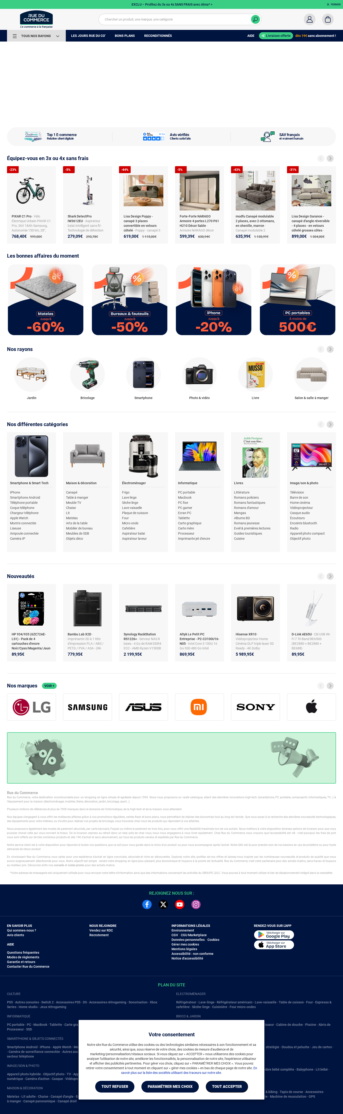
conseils (59, 865)
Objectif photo (300, 538)
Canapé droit (67, 1101)
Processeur (186, 533)
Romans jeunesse (246, 523)
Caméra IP (17, 538)
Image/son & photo (304, 483)
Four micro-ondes (243, 1007)
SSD (29, 1029)
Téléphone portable (24, 502)
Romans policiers (246, 497)
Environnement (183, 930)
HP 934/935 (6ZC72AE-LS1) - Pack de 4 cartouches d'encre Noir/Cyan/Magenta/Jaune (31, 643)
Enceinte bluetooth (303, 523)
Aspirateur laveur (134, 538)
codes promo (76, 865)
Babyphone (305, 1069)
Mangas (240, 513)
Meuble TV (73, 502)
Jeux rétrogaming (53, 1007)
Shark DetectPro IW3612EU (80, 218)
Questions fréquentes (23, 952)
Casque (57, 1079)
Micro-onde (130, 523)
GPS (312, 1096)
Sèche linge (130, 502)
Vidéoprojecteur (301, 508)
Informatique (187, 483)
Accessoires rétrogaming (107, 1002)
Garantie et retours (21, 962)
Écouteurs (297, 518)
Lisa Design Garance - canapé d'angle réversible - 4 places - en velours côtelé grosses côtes (311, 223)
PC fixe (183, 502)
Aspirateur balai (133, 533)
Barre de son (299, 497)
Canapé (71, 492)
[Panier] (328, 19)
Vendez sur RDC (101, 930)
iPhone (15, 492)
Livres (238, 483)
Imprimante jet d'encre (194, 538)
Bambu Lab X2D (80, 634)
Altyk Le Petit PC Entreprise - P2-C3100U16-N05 (199, 638)
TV (69, 1074)
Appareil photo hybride (24, 1074)
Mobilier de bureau (79, 528)
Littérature (241, 492)
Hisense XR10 (246, 634)
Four (125, 518)
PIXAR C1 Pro (22, 216)
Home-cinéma (300, 502)
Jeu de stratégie (267, 1047)
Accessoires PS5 (68, 1002)
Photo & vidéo (199, 398)
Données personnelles (188, 940)
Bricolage (87, 398)
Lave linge (129, 497)
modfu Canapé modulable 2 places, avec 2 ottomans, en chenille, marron (255, 221)
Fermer (336, 4)
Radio (294, 528)
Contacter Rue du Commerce (28, 966)
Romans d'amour (246, 508)
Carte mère (186, 528)
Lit (68, 513)
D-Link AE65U (302, 634)
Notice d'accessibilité (187, 958)
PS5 (10, 1002)
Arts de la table (77, 523)
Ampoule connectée (24, 533)
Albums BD (242, 518)
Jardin (31, 398)
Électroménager (134, 483)
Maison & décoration (81, 483)
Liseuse (15, 528)
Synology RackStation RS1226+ (140, 636)
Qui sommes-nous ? (21, 930)
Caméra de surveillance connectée (34, 1052)
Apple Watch (19, 518)
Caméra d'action (37, 1079)
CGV (175, 935)
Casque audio (300, 513)
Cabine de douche (289, 1024)
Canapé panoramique (39, 1101)
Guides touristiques (248, 533)
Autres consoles (27, 1002)
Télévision (297, 492)
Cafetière (128, 528)
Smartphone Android (25, 497)
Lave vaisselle (132, 508)
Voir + (49, 686)
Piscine (310, 1024)
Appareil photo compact (307, 533)
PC (29, 1024)
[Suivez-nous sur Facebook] (147, 904)
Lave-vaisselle (265, 1002)
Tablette (184, 518)
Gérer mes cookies (185, 944)
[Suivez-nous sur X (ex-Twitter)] (163, 904)
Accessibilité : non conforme (193, 954)
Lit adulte (28, 1096)
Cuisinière (219, 1007)
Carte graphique (189, 523)
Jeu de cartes (322, 1047)
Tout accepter (227, 1086)
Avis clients (15, 935)
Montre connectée (23, 523)
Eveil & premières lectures (252, 528)
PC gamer (185, 508)
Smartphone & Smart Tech (29, 483)
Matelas (72, 518)
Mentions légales (184, 949)
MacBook (40, 1024)
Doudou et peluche (295, 1047)
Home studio (28, 1007)
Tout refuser (115, 1086)
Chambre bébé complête (276, 1069)
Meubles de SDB (77, 533)
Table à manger (77, 497)
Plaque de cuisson (135, 513)
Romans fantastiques (249, 502)
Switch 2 (47, 1002)
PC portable (186, 492)
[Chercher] (255, 19)
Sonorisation (138, 1002)
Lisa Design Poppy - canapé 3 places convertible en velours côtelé (140, 223)
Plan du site (171, 984)
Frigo (126, 492)
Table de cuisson (291, 1002)
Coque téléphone (22, 508)
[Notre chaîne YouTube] (179, 904)
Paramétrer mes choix (170, 1086)
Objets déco (74, 538)
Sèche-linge (201, 1007)
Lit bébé (322, 1069)
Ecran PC (184, 513)
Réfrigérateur (186, 1002)
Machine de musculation (288, 1096)
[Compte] (309, 19)
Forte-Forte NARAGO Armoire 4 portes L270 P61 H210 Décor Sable (199, 221)
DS (85, 1002)
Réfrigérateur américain (234, 1002)
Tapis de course (291, 1092)
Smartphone (143, 398)
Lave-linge (206, 1002)
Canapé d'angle (62, 1096)
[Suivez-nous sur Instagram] (196, 904)
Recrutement (99, 935)
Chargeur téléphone (24, 513)
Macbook (185, 497)
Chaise (71, 508)
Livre (255, 398)
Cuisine (239, 538)
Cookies (213, 940)
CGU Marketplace (194, 935)
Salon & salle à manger (312, 398)
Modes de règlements (23, 957)
